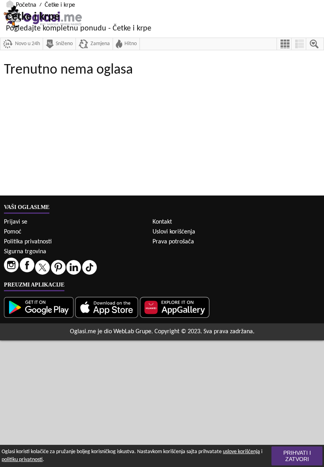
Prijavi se (15, 222)
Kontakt (162, 222)
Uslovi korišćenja (174, 232)
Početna (26, 5)
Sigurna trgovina (25, 252)
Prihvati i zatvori (297, 456)
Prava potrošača (173, 242)
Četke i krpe (60, 5)
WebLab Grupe (132, 331)
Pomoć (12, 232)
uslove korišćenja (241, 452)
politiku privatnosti (22, 460)
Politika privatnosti (28, 242)
